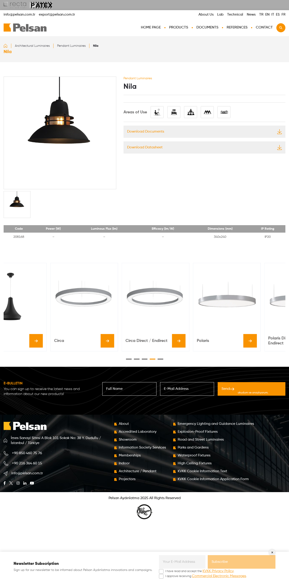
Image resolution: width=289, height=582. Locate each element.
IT (272, 14)
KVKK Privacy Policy (218, 571)
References (237, 27)
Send (249, 390)
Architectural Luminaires (32, 45)
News (251, 14)
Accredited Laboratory (137, 432)
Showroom (128, 440)
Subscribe (220, 562)
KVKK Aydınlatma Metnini (258, 388)
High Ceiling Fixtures (195, 463)
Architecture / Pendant (137, 471)
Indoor (124, 463)
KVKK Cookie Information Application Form (213, 479)
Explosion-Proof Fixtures (198, 432)
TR (261, 14)
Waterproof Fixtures (194, 455)
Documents (207, 27)
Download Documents (145, 131)
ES (278, 14)
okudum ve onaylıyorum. (258, 390)
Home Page (151, 27)
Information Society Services (142, 447)
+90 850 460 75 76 (27, 453)
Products (178, 27)
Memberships (130, 455)
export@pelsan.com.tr (57, 14)
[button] (129, 359)
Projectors (127, 479)
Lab (220, 14)
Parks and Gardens (193, 447)
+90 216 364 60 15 (27, 463)
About (124, 424)
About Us (206, 14)
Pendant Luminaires (71, 45)
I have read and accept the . (199, 571)
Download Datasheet (145, 147)
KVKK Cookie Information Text (202, 471)
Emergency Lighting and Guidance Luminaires (216, 424)
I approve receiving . (206, 576)
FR (283, 14)
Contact (264, 27)
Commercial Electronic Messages (219, 576)
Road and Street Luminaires (201, 440)
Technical (235, 14)
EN (267, 14)
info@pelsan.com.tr (19, 14)
